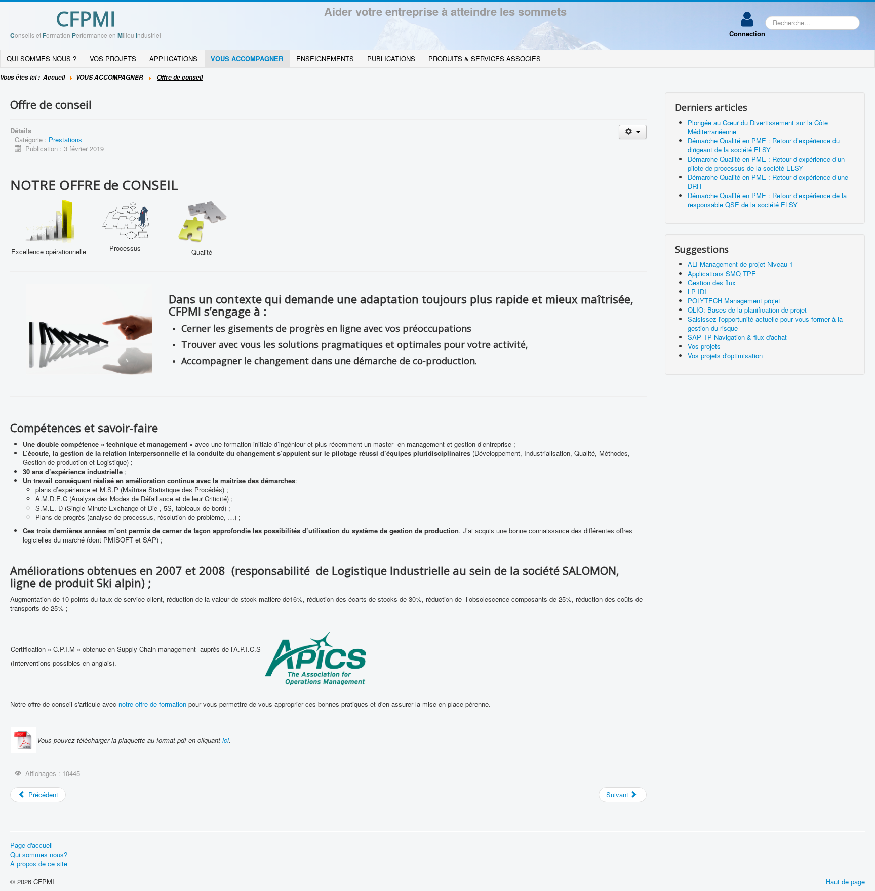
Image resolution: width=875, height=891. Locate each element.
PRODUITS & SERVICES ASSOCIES (484, 58)
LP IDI (697, 291)
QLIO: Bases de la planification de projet (747, 310)
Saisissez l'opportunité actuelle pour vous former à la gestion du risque (765, 323)
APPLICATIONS (173, 58)
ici (225, 740)
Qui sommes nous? (38, 854)
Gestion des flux (712, 282)
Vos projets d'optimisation (725, 355)
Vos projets (704, 346)
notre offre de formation (152, 704)
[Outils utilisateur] (633, 132)
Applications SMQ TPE (722, 273)
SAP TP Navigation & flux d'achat (737, 337)
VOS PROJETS (113, 58)
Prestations (65, 139)
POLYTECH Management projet (734, 300)
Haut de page (845, 881)
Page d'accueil (31, 845)
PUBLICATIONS (391, 58)
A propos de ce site (38, 863)
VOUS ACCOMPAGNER (247, 58)
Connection (747, 33)
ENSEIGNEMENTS (325, 58)
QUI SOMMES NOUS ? (41, 58)
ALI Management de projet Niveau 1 (740, 264)
